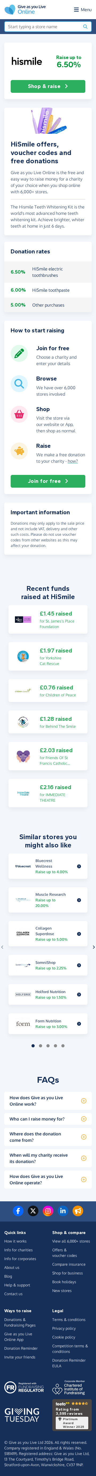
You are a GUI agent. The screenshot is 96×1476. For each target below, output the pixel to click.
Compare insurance (69, 1264)
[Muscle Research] (79, 900)
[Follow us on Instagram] (48, 1214)
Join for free (44, 481)
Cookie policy (63, 1337)
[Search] (85, 26)
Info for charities (18, 1250)
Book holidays (64, 1282)
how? (73, 461)
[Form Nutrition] (79, 1023)
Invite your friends (19, 1357)
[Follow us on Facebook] (18, 1214)
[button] (27, 61)
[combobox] (42, 26)
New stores (62, 1290)
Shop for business (67, 1273)
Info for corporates (20, 1258)
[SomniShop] (79, 965)
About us (11, 1267)
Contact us (13, 1293)
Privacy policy (64, 1328)
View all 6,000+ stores (71, 1241)
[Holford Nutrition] (79, 994)
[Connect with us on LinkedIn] (63, 1214)
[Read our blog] (78, 1214)
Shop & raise (44, 86)
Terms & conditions (69, 1319)
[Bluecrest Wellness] (79, 866)
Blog (8, 1276)
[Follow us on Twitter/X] (33, 1214)
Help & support (17, 1285)
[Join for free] (19, 359)
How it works (15, 1241)
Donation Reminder (21, 1348)
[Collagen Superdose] (79, 933)
